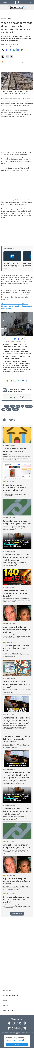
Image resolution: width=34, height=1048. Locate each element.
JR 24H (5, 1000)
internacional (28, 406)
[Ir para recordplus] (9, 1028)
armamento (15, 409)
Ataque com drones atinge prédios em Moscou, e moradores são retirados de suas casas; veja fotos (16, 306)
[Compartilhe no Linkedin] (10, 50)
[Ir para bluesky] (9, 1023)
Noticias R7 (3, 18)
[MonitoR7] (17, 7)
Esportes (7, 990)
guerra (12, 406)
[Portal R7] (17, 2)
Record (6, 1005)
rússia (3, 409)
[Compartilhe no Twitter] (3, 50)
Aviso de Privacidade (18, 1040)
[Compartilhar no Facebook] (7, 50)
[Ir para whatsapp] (21, 1028)
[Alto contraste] (2, 56)
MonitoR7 (10, 18)
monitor (7, 406)
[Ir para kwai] (21, 1023)
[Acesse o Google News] (18, 50)
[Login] (31, 2)
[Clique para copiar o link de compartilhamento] (22, 50)
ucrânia (18, 406)
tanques (9, 409)
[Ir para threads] (25, 1023)
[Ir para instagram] (17, 1023)
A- (12, 56)
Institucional (9, 1010)
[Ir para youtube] (25, 1028)
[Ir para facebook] (13, 1023)
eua (22, 406)
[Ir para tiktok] (13, 1028)
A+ (7, 56)
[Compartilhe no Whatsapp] (14, 50)
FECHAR (17, 1044)
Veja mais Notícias (17, 913)
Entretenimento (10, 995)
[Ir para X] (17, 1028)
